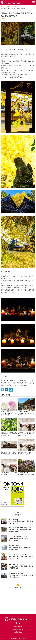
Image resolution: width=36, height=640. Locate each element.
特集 (16, 6)
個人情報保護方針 (18, 629)
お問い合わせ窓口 (18, 626)
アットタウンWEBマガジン (7, 6)
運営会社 (17, 632)
